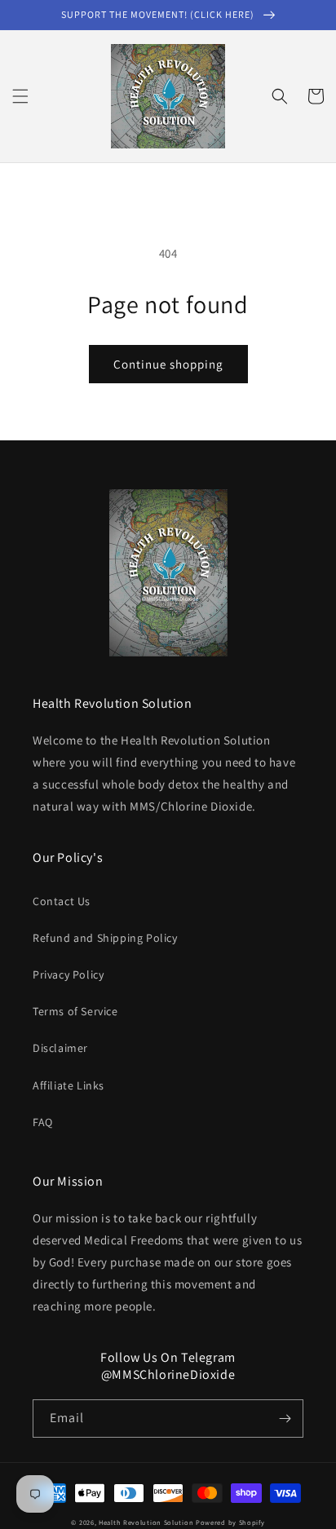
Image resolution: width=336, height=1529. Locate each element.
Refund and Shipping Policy (105, 937)
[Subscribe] (285, 1418)
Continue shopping (168, 364)
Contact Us (62, 901)
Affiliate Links (68, 1085)
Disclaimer (60, 1048)
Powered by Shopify (230, 1522)
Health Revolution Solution (146, 1522)
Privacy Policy (68, 974)
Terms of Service (75, 1011)
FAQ (43, 1122)
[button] (20, 96)
